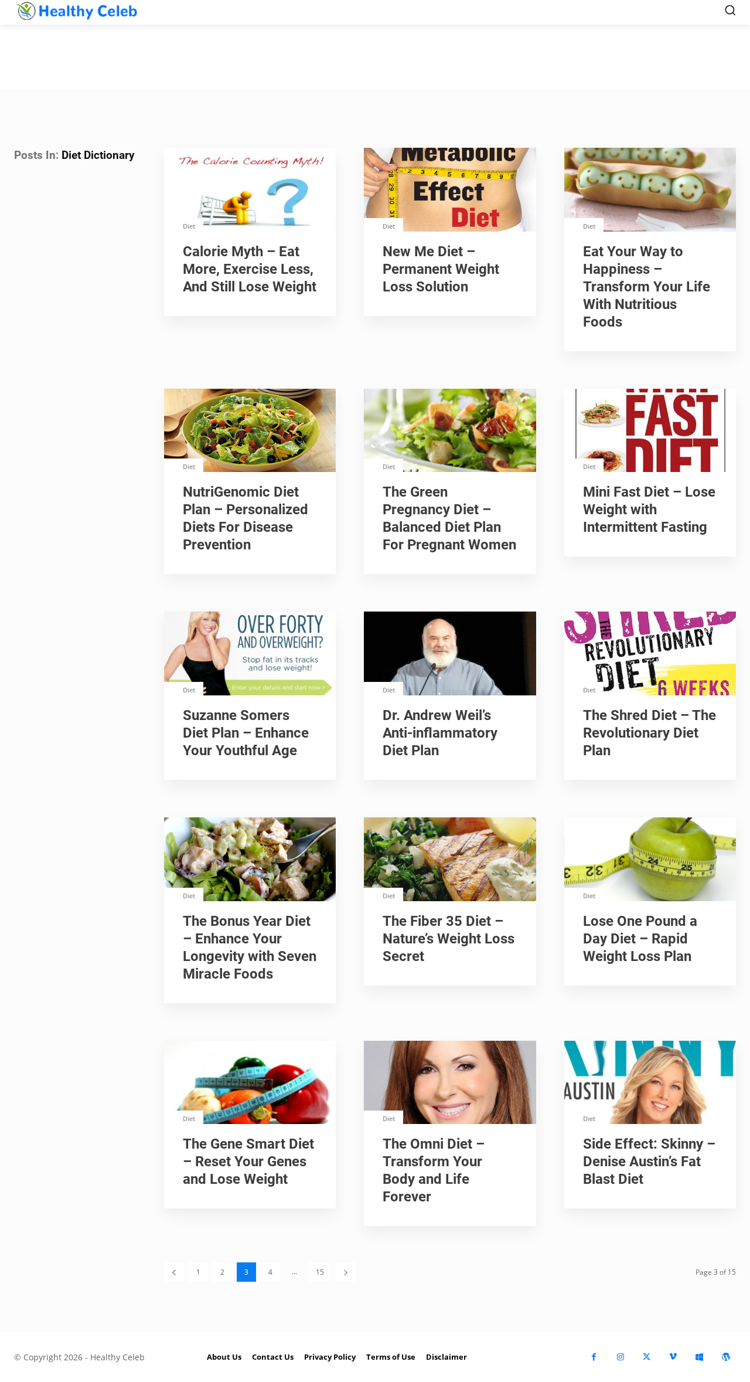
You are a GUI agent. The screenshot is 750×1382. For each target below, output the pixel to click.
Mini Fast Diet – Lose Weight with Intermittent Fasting (649, 509)
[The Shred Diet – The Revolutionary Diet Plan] (650, 655)
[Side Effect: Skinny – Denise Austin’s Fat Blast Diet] (650, 1084)
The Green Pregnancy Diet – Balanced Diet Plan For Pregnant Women (449, 518)
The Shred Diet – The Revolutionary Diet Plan (649, 733)
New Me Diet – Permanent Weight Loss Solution (441, 269)
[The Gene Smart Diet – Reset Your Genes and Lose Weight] (250, 1084)
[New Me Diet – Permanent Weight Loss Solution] (450, 191)
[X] (646, 1357)
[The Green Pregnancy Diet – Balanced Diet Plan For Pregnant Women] (450, 432)
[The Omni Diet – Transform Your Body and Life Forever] (450, 1084)
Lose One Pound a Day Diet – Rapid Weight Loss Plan (640, 939)
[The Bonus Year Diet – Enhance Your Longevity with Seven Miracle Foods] (250, 860)
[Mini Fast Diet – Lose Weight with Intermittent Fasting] (650, 432)
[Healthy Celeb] (76, 11)
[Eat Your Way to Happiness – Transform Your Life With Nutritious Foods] (650, 191)
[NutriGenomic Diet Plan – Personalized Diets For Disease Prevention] (250, 432)
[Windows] (699, 1357)
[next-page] (346, 1272)
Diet (189, 226)
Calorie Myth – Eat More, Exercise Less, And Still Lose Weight (249, 269)
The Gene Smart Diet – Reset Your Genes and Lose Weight (248, 1161)
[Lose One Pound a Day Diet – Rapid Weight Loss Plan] (650, 860)
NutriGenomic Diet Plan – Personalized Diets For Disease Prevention (245, 518)
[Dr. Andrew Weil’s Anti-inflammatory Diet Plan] (450, 655)
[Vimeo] (673, 1357)
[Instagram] (620, 1357)
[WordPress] (725, 1357)
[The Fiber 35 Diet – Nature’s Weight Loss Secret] (450, 860)
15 (320, 1272)
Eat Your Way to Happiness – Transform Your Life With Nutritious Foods (646, 286)
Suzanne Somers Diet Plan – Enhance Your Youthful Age (246, 733)
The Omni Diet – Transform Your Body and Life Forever (434, 1170)
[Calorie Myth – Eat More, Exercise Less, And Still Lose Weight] (250, 191)
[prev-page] (174, 1272)
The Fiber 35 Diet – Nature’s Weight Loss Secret (448, 939)
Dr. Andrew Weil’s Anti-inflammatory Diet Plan (440, 733)
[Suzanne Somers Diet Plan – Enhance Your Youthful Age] (250, 655)
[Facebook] (594, 1357)
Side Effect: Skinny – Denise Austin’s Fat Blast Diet (649, 1161)
